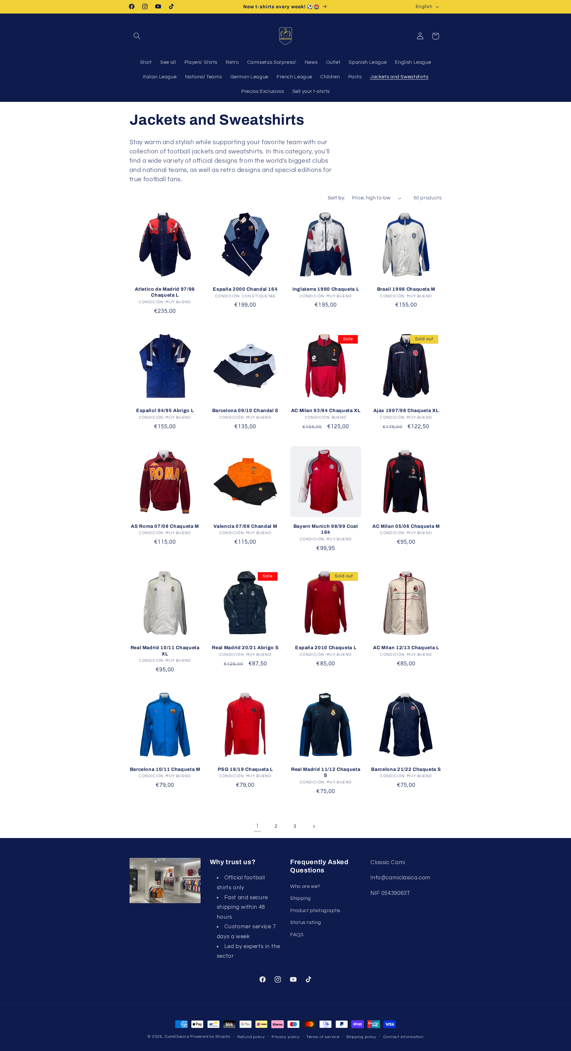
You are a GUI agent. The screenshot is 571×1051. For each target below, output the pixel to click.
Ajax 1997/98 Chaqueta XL (405, 410)
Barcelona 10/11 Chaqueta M (165, 769)
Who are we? (305, 886)
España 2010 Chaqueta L (326, 647)
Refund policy (251, 1037)
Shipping (300, 898)
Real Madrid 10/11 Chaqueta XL (165, 650)
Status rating (305, 922)
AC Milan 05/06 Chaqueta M (406, 526)
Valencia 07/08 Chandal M (245, 526)
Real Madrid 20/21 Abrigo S (245, 647)
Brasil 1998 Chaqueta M (406, 289)
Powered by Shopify (210, 1036)
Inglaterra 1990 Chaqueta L (325, 289)
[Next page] (313, 826)
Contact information (403, 1037)
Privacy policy (285, 1037)
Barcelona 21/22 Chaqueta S (406, 769)
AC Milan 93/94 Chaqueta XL (326, 410)
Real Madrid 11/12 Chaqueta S (325, 772)
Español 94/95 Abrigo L (165, 410)
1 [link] (257, 826)
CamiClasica (177, 1036)
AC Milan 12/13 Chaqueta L (406, 647)
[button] (137, 36)
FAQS (297, 934)
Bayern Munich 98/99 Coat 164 (325, 529)
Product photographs (315, 910)
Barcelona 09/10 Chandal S (245, 410)
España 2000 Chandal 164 (245, 289)
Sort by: (336, 197)
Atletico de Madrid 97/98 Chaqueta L (165, 292)
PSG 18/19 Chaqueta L (245, 769)
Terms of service (323, 1037)
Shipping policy (361, 1037)
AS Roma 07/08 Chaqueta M (165, 526)
